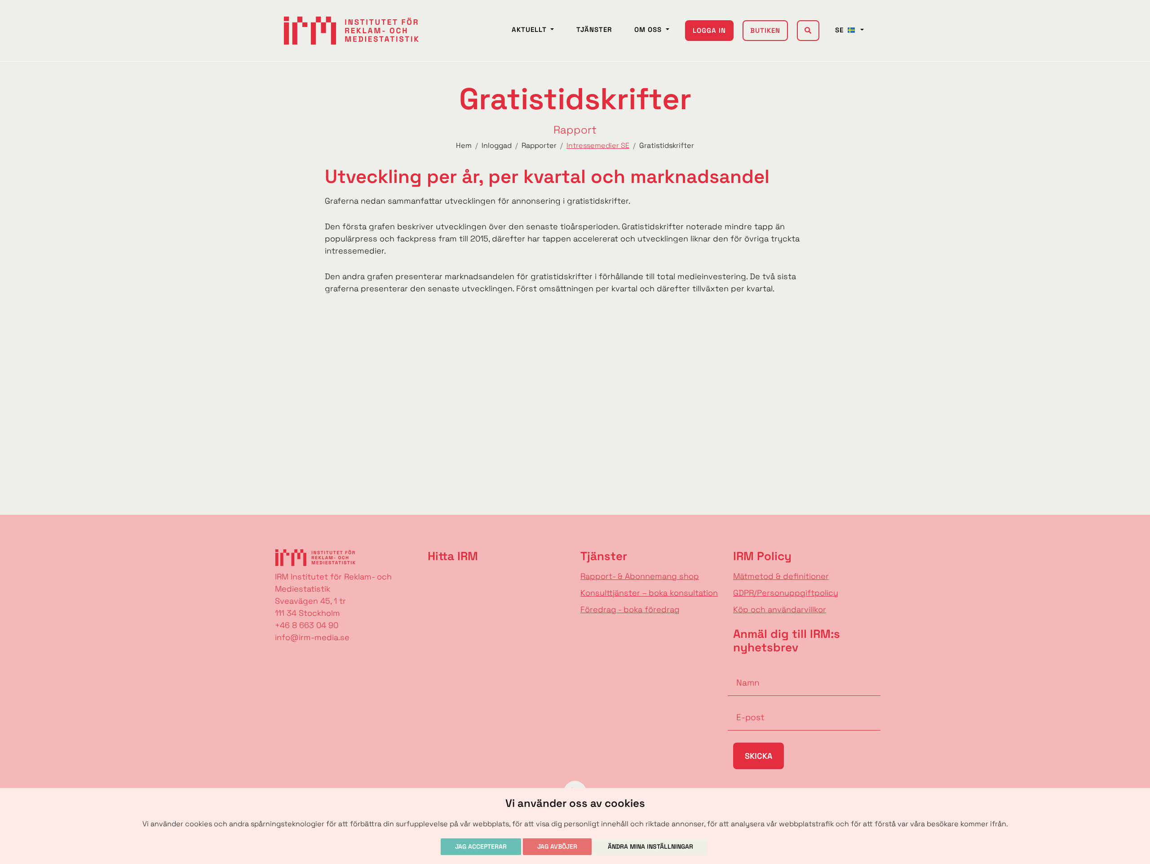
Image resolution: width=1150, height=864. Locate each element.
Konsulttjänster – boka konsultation (649, 593)
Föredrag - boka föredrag (630, 609)
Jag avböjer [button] (557, 846)
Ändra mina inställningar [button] (650, 846)
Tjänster (594, 29)
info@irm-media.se (312, 637)
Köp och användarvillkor (779, 609)
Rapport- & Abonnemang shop (639, 576)
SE (840, 30)
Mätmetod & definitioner (781, 576)
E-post (741, 703)
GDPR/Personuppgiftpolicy (785, 593)
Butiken (765, 30)
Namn (739, 669)
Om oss (649, 29)
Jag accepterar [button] (481, 846)
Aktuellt (530, 29)
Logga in (709, 30)
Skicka (758, 756)
